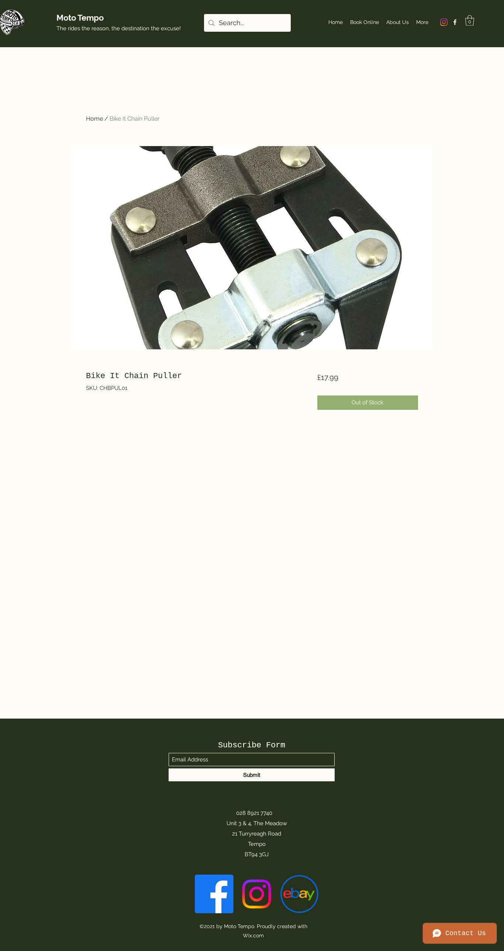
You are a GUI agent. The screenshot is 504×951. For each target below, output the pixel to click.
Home (94, 118)
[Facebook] (455, 22)
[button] (469, 20)
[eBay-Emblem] (299, 894)
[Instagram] (444, 22)
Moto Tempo (80, 18)
